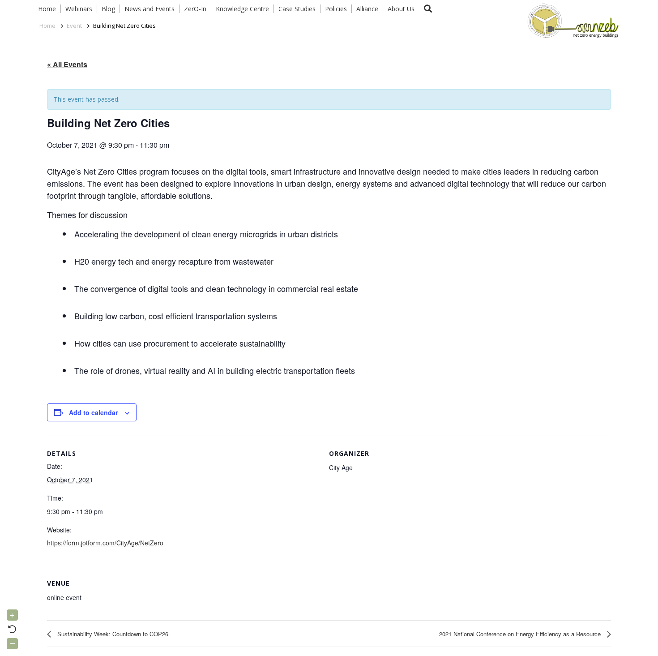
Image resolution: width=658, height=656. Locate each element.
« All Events (67, 64)
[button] (428, 8)
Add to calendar (93, 412)
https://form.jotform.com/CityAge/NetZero (105, 542)
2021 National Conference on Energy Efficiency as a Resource (520, 634)
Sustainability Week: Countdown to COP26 (112, 634)
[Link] (571, 20)
